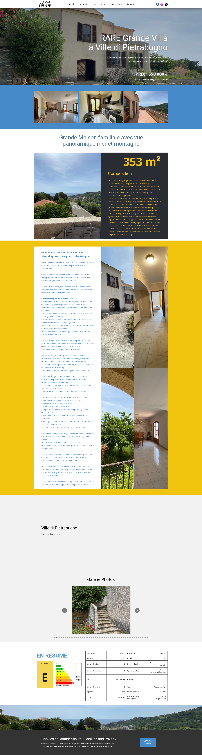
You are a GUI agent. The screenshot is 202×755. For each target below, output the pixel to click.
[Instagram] (161, 4)
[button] (64, 610)
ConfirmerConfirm (148, 742)
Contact (130, 4)
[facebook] (157, 4)
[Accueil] (44, 4)
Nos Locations (100, 4)
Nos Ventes (84, 4)
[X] (166, 4)
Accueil (71, 4)
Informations (117, 4)
